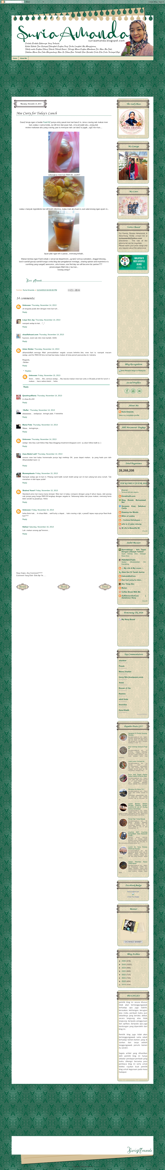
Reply (24, 312)
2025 (124, 964)
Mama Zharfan (125, 672)
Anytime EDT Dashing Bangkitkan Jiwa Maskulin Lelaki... (137, 833)
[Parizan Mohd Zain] (133, 894)
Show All (144, 531)
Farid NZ (47, 122)
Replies (28, 371)
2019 (124, 985)
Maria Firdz (27, 425)
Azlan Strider (28, 349)
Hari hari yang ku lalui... (132, 580)
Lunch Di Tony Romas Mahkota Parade (137, 848)
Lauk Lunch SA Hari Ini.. (136, 761)
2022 (124, 975)
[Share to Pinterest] (79, 290)
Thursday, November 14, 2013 (44, 305)
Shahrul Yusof (28, 490)
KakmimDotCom (129, 576)
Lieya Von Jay (28, 320)
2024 (124, 968)
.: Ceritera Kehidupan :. (132, 520)
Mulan (124, 588)
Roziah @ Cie (125, 688)
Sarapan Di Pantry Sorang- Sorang (137, 734)
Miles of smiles (128, 516)
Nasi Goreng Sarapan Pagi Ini (137, 747)
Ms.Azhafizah (98, 1166)
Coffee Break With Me (131, 592)
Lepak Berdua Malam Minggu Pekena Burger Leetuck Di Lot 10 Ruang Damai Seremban (137, 806)
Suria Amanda (127, 412)
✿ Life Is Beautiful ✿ (131, 528)
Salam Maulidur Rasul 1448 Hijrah (137, 862)
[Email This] (69, 290)
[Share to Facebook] (76, 290)
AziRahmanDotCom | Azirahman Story (134, 597)
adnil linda (123, 699)
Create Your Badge (133, 897)
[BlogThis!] (71, 290)
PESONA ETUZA (128, 560)
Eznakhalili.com (128, 496)
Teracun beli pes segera (130, 492)
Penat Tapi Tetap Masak (136, 819)
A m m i (125, 490)
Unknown (26, 305)
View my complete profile (129, 415)
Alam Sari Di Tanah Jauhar (133, 572)
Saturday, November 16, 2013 (41, 527)
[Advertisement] (82, 80)
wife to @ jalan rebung (131, 524)
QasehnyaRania (29, 396)
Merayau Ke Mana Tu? (136, 789)
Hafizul (25, 527)
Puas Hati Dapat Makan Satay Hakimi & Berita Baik (137, 775)
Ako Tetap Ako (128, 584)
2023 (124, 971)
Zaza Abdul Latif (29, 454)
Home (15, 58)
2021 (124, 978)
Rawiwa (122, 694)
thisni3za (123, 705)
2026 (124, 961)
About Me (23, 58)
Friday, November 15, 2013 (49, 375)
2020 (124, 981)
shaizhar (122, 661)
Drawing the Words (130, 512)
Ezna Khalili (124, 710)
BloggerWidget (142, 714)
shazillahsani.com (30, 335)
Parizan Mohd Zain (133, 891)
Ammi (121, 683)
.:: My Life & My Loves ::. (132, 568)
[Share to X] (74, 290)
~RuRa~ (25, 410)
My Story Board (128, 619)
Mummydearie (28, 473)
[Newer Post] (22, 589)
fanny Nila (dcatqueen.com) (131, 677)
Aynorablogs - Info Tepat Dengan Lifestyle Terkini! (134, 551)
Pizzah (122, 666)
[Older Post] (105, 589)
